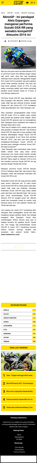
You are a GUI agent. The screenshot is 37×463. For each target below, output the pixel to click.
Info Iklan (19, 439)
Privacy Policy (19, 449)
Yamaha (6, 341)
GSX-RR (24, 41)
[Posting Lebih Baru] (15, 246)
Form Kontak (19, 447)
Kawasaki (7, 333)
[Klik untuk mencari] (34, 2)
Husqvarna (7, 326)
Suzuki (29, 41)
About (19, 435)
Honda (6, 322)
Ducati (6, 314)
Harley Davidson (9, 318)
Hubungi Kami (19, 437)
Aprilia (6, 310)
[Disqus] (18, 276)
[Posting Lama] (21, 246)
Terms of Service (19, 452)
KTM (5, 330)
